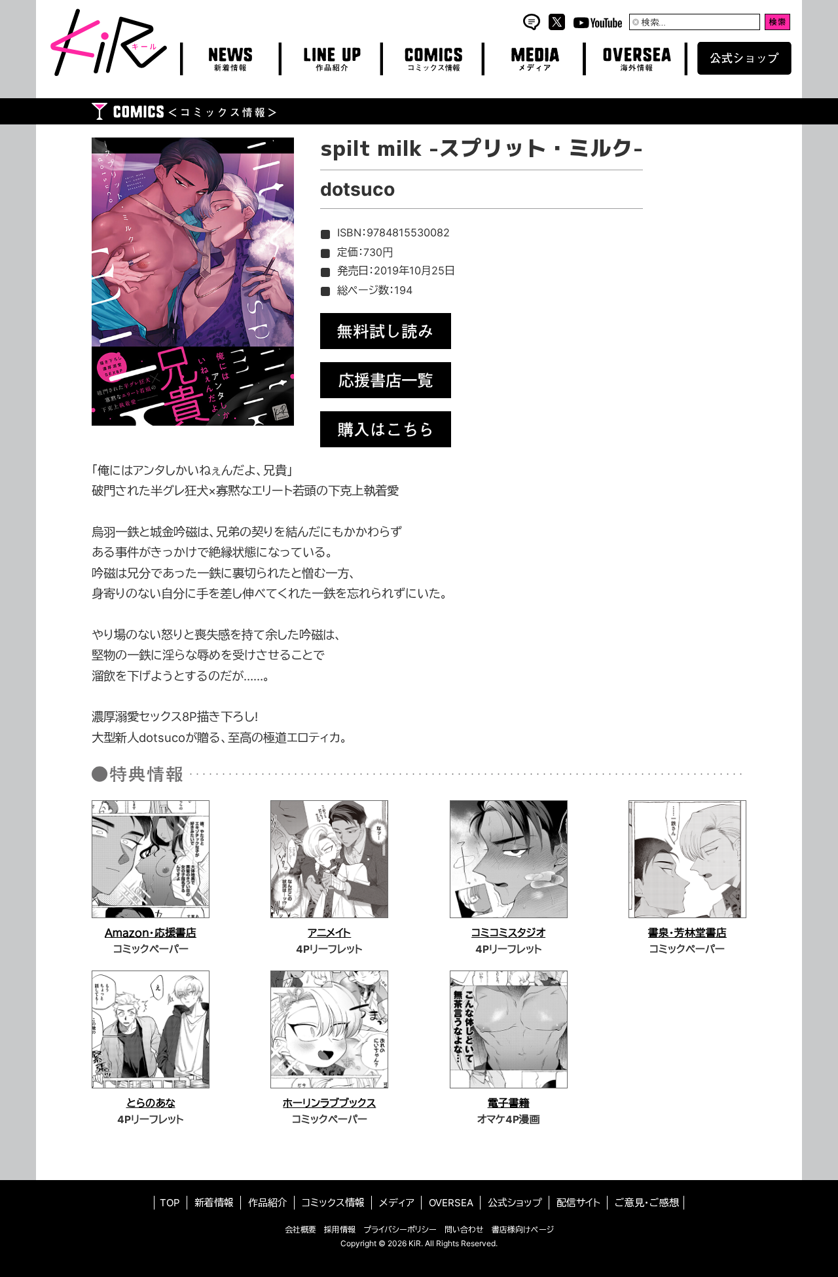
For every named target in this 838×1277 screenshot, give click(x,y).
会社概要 (300, 1229)
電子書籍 (509, 1103)
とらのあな (150, 1103)
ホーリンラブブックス (329, 1103)
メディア (396, 1202)
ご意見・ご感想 (647, 1202)
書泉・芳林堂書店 (687, 933)
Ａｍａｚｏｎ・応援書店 (150, 933)
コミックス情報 (333, 1202)
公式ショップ (515, 1202)
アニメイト (329, 933)
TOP (170, 1202)
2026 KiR (404, 1243)
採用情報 (339, 1229)
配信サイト (578, 1202)
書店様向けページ (523, 1229)
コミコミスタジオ (508, 933)
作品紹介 (267, 1202)
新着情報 (214, 1202)
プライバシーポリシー (400, 1229)
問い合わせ (464, 1229)
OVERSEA (451, 1202)
